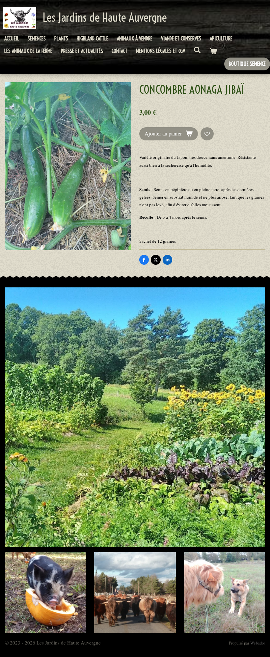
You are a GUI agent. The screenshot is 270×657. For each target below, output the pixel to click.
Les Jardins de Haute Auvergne (105, 17)
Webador (257, 643)
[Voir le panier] (213, 51)
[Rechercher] (197, 50)
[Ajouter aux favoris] (207, 134)
